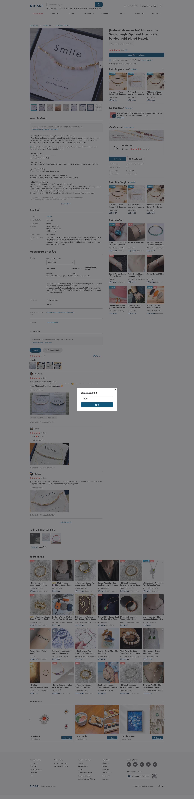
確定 (97, 404)
